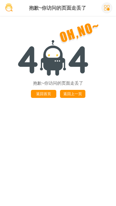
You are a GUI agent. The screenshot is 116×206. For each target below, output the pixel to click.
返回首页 (43, 94)
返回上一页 (72, 94)
